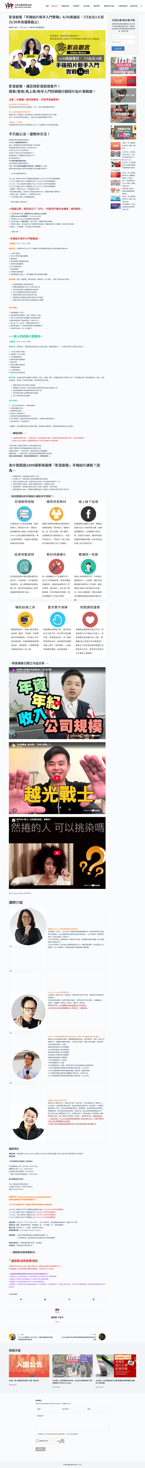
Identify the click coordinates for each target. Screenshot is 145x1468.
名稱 (39, 1409)
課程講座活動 (40, 27)
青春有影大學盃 (109, 6)
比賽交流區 (133, 6)
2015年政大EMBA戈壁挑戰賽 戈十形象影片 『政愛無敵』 (68, 1008)
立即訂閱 (118, 48)
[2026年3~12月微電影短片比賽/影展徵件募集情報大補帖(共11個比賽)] (116, 1365)
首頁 (47, 6)
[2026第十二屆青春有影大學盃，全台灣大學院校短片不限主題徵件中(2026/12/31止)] (72, 1365)
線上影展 (86, 6)
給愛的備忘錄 (97, 1116)
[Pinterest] (69, 1299)
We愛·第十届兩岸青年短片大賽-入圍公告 (128, 145)
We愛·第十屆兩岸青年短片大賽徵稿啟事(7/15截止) (128, 175)
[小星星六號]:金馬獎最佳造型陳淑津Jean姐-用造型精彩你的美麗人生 (72, 1124)
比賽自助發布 (123, 6)
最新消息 (54, 6)
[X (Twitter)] (45, 1299)
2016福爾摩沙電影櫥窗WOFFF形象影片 (73, 1005)
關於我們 (97, 6)
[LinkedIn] (93, 1299)
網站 (89, 1409)
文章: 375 (57, 1322)
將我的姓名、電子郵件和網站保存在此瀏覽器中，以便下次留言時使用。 (58, 1434)
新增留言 (40, 1416)
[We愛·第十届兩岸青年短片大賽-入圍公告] (29, 1365)
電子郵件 (65, 1409)
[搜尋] (141, 6)
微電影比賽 (65, 6)
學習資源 (76, 6)
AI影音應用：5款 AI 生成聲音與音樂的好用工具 (129, 207)
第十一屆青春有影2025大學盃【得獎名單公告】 (128, 183)
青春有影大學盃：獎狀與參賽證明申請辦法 (128, 191)
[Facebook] (21, 1299)
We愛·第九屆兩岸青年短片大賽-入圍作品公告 (128, 199)
